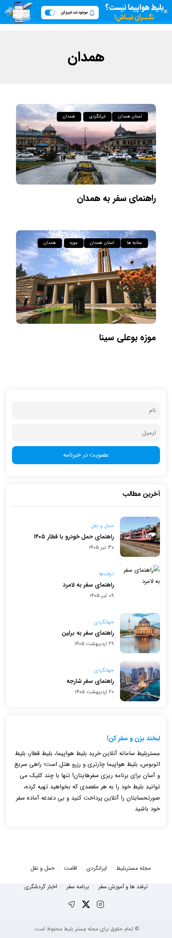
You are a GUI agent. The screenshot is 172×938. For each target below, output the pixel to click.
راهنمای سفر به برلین (88, 633)
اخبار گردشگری (40, 886)
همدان (69, 116)
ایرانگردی (97, 116)
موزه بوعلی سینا (127, 337)
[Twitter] (86, 904)
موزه (74, 243)
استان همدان (130, 116)
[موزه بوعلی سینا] (86, 277)
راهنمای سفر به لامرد (88, 585)
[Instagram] (100, 904)
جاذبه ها (134, 243)
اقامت (70, 868)
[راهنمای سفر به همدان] (86, 144)
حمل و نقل (102, 526)
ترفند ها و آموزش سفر (123, 886)
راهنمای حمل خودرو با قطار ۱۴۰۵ (74, 537)
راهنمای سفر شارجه (90, 681)
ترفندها (106, 574)
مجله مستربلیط (133, 868)
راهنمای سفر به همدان (116, 198)
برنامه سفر (77, 886)
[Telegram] (71, 904)
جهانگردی (104, 622)
